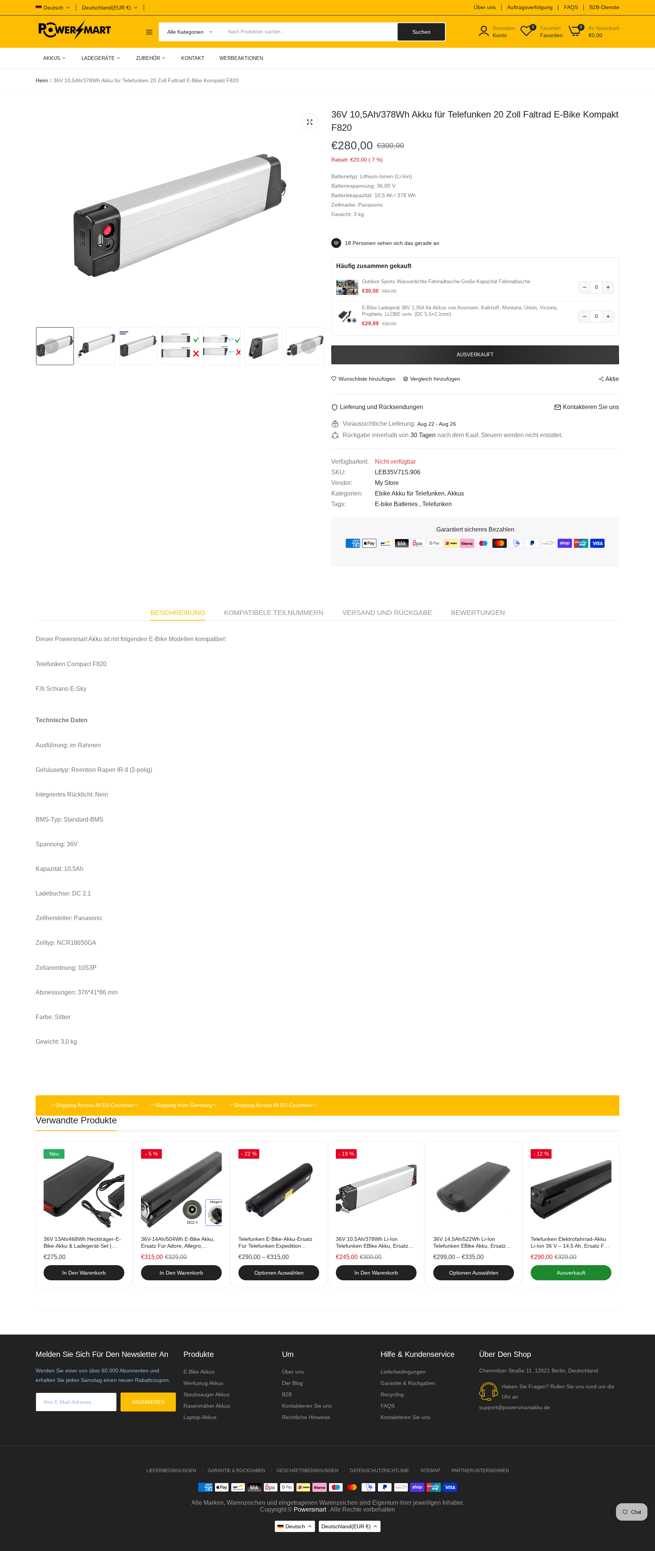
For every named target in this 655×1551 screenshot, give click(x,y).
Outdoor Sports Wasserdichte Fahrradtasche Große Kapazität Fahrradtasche (446, 281)
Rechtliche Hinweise (306, 1417)
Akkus (52, 58)
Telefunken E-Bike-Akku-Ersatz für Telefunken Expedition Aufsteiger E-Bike (275, 1242)
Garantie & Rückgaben (408, 1383)
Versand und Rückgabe (387, 612)
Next (308, 346)
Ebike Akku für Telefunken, (411, 493)
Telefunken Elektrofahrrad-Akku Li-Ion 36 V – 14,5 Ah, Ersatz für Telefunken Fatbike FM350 (570, 1242)
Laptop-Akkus (199, 1417)
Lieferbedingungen (403, 1372)
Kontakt (192, 58)
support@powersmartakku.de (514, 1407)
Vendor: (341, 483)
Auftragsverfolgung (530, 7)
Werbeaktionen (241, 58)
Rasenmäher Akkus (206, 1406)
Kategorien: (346, 493)
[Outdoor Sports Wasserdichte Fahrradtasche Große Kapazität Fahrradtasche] (347, 287)
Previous (51, 346)
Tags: (338, 504)
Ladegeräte (98, 58)
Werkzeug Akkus (203, 1383)
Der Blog (292, 1383)
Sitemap (430, 1470)
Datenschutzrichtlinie (379, 1470)
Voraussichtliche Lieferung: (379, 423)
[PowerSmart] (74, 31)
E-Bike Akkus (199, 1372)
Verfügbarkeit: (349, 461)
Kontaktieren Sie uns (307, 1406)
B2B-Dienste (604, 7)
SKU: (338, 472)
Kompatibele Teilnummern (273, 612)
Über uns (485, 7)
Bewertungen (478, 612)
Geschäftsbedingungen (307, 1470)
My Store (387, 483)
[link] (117, 1155)
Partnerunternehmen (480, 1470)
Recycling (392, 1394)
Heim (42, 80)
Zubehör (148, 58)
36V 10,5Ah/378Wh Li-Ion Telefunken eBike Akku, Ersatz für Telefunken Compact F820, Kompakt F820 (373, 1242)
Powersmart (310, 1509)
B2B (287, 1394)
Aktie (612, 379)
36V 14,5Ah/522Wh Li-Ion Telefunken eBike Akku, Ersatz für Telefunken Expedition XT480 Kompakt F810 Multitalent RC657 (473, 1242)
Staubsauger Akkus (206, 1394)
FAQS (571, 7)
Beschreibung (177, 612)
